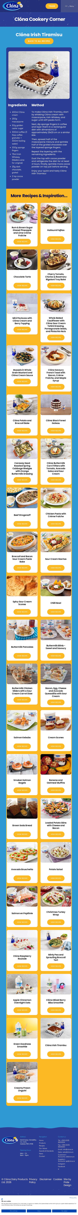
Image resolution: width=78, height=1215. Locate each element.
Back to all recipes (39, 41)
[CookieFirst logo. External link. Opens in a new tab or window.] (2, 1199)
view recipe (22, 242)
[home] (12, 6)
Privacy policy (73, 1197)
